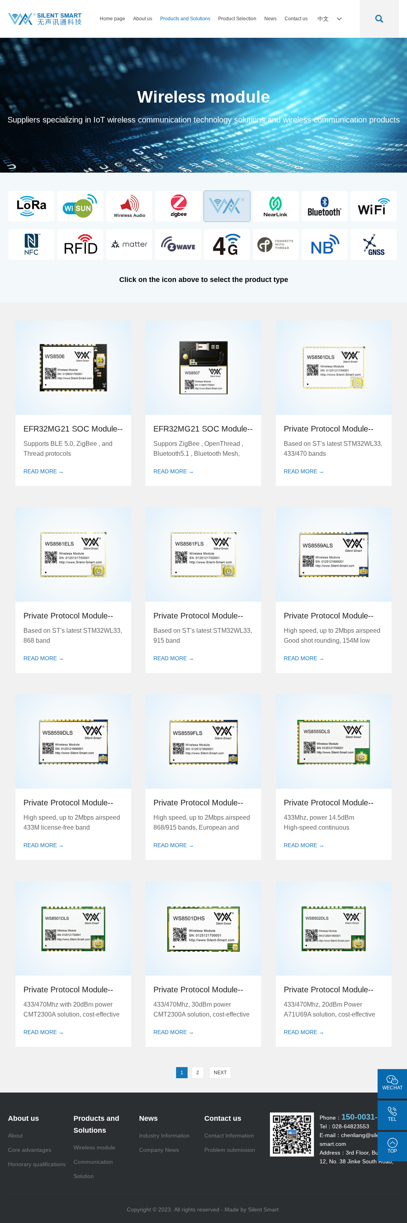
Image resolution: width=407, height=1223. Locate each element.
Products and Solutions (185, 18)
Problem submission (229, 1150)
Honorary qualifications (37, 1164)
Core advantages (29, 1150)
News (270, 18)
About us (142, 18)
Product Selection (237, 18)
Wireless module (94, 1147)
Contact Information (229, 1135)
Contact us (296, 18)
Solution (84, 1176)
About (15, 1135)
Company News (159, 1150)
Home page (112, 18)
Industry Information (164, 1135)
